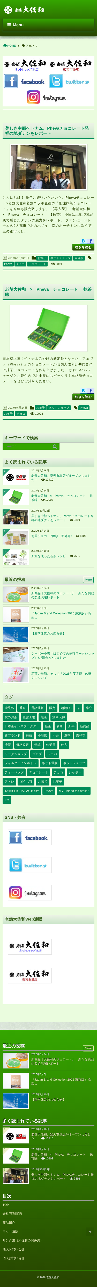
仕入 (64, 745)
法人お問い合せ (14, 1249)
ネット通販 (50, 763)
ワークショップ (16, 754)
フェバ (52, 754)
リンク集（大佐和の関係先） (23, 1240)
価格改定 (22, 745)
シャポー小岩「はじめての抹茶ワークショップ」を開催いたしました (62, 655)
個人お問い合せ (14, 1258)
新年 (71, 726)
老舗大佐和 (52, 1277)
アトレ (9, 781)
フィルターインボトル (20, 763)
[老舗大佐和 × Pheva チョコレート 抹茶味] (48, 328)
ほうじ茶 (26, 781)
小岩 (56, 735)
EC (7, 800)
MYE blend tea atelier (73, 791)
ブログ (37, 754)
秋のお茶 (11, 717)
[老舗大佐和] (25, 9)
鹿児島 (9, 708)
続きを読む (83, 247)
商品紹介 (9, 1222)
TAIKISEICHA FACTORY (22, 791)
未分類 (79, 258)
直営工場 (29, 717)
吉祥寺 (80, 735)
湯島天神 (59, 717)
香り (22, 708)
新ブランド (12, 735)
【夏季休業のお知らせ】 (48, 633)
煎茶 (44, 717)
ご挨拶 (42, 781)
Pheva (8, 264)
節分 (89, 708)
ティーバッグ (14, 772)
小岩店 (42, 735)
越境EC (66, 708)
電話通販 (37, 708)
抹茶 (29, 735)
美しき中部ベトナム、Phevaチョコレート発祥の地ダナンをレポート (62, 518)
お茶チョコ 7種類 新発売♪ (51, 536)
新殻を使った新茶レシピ (48, 556)
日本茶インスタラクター (22, 726)
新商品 (84, 726)
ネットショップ (60, 258)
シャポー (75, 772)
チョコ (20, 264)
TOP (6, 1205)
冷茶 (8, 745)
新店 (60, 726)
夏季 (67, 735)
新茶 (48, 726)
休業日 (50, 745)
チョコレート (37, 264)
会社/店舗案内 (12, 1213)
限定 (52, 708)
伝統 (37, 745)
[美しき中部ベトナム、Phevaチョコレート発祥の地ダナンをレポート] (48, 167)
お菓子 (42, 258)
